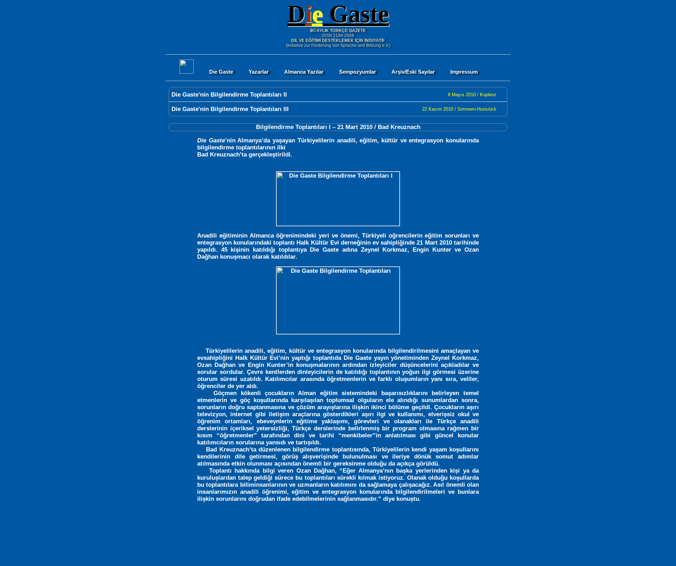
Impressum (464, 72)
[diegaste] (187, 72)
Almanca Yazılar (304, 72)
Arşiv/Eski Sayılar (413, 72)
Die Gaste (221, 72)
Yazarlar (259, 72)
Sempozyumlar (357, 72)
